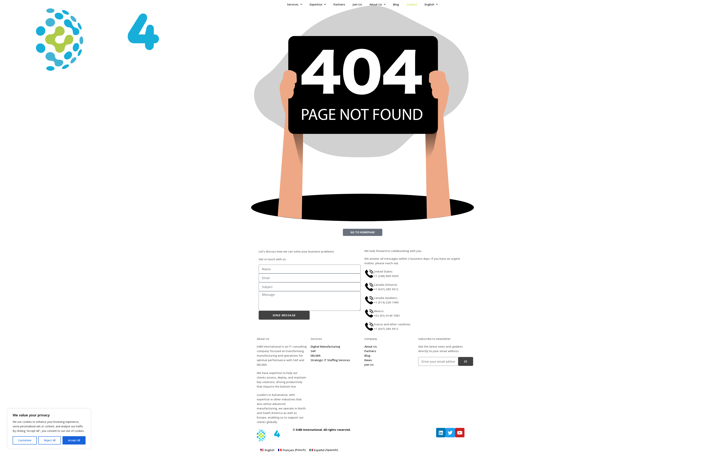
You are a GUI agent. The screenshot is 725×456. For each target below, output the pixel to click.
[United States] (369, 274)
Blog (396, 4)
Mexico (378, 311)
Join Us (357, 4)
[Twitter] (450, 432)
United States (383, 271)
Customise (24, 440)
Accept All (74, 440)
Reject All (50, 440)
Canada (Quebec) (385, 298)
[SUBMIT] (465, 361)
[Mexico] (369, 313)
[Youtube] (459, 432)
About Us (375, 4)
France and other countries (392, 324)
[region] (49, 428)
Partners (339, 4)
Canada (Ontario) (385, 284)
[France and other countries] (369, 326)
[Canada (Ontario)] (369, 287)
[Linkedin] (441, 432)
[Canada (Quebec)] (369, 300)
